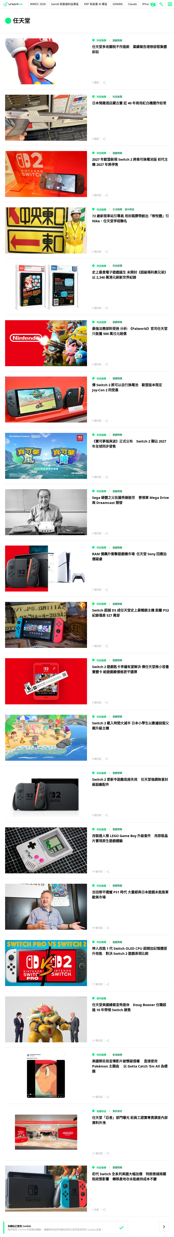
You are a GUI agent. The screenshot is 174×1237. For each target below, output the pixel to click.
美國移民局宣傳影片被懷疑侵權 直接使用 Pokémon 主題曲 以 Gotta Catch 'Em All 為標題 (130, 1066)
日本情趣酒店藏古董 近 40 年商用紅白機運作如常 (129, 103)
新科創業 (101, 998)
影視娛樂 (117, 1054)
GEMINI (118, 4)
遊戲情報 (117, 40)
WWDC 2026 (38, 4)
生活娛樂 (117, 209)
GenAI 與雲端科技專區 (65, 4)
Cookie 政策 (94, 1229)
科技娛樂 (101, 40)
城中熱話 (129, 209)
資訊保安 (117, 1111)
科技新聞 (117, 96)
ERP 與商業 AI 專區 (95, 4)
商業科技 (101, 1111)
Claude (132, 4)
